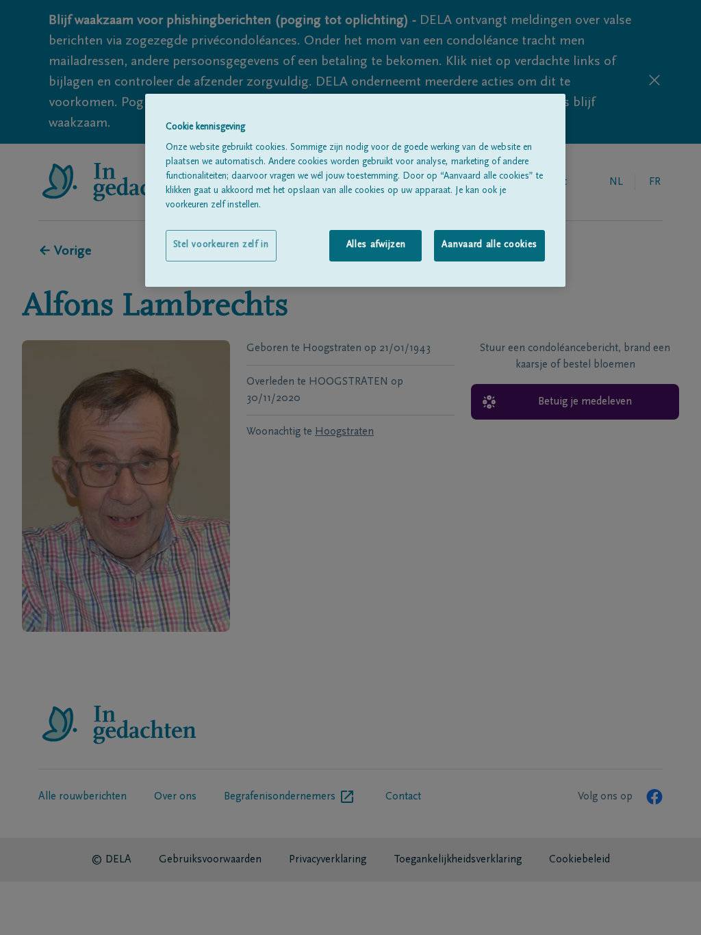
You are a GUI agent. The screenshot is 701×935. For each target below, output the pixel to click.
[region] (355, 190)
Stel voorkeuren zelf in (221, 245)
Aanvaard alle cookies (489, 245)
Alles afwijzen (376, 245)
